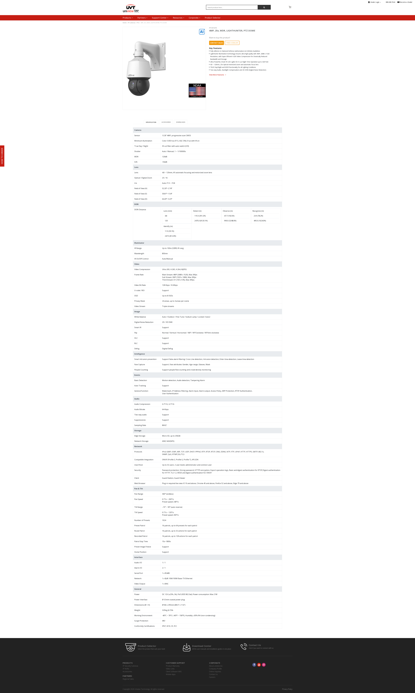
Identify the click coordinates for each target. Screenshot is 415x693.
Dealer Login (374, 2)
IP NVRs (126, 669)
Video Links (170, 669)
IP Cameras (131, 23)
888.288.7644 (390, 2)
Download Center (201, 646)
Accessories (127, 671)
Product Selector (212, 17)
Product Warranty (173, 666)
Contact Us (255, 645)
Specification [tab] (151, 122)
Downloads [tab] (180, 122)
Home (125, 23)
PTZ (138, 23)
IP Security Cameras (130, 666)
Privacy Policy (287, 689)
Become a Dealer (406, 2)
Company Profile (215, 669)
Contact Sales (216, 43)
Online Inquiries (215, 671)
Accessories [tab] (166, 122)
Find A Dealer (232, 43)
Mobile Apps (171, 674)
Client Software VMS (174, 671)
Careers (212, 677)
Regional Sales (128, 679)
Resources (177, 17)
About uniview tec (216, 666)
